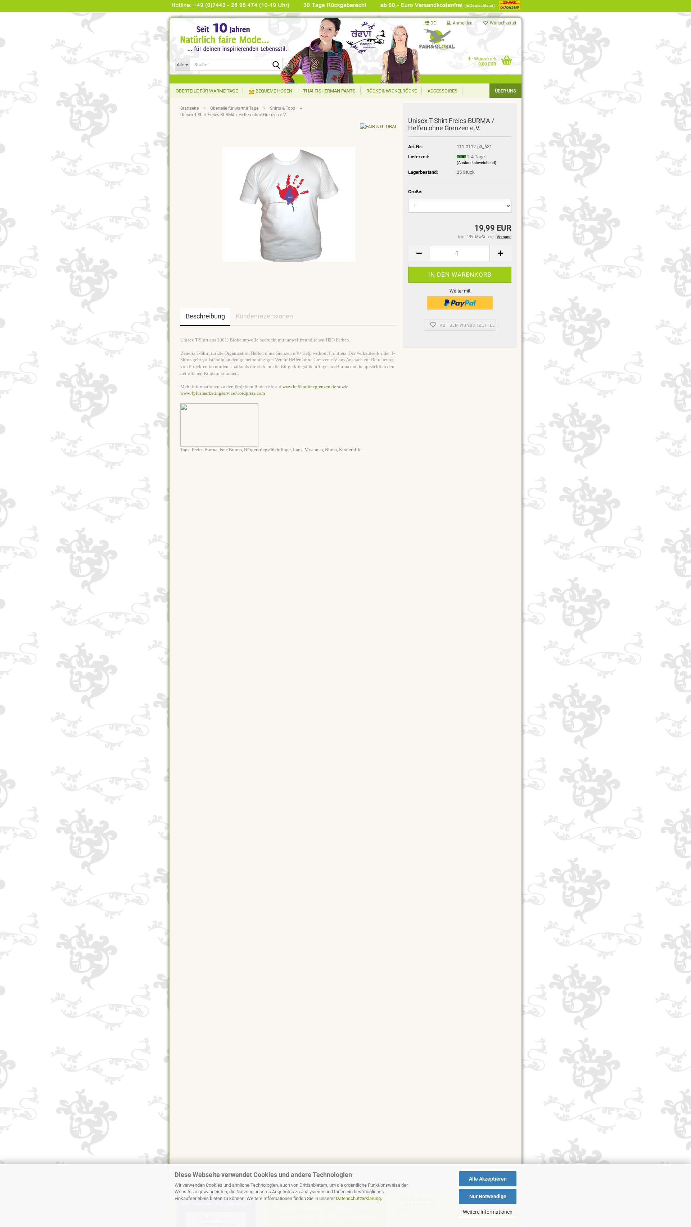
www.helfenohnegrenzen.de (309, 386)
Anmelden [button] (462, 23)
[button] (430, 23)
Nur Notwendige (487, 1196)
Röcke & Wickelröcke (391, 91)
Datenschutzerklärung (358, 1198)
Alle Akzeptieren (488, 1179)
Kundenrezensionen (264, 316)
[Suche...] (276, 64)
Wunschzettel (502, 23)
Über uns (505, 91)
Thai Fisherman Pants (329, 91)
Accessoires (442, 91)
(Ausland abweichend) (476, 162)
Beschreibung (205, 316)
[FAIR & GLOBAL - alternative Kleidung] (241, 46)
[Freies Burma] (288, 204)
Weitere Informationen (487, 1212)
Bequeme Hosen (273, 91)
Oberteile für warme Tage (207, 91)
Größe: (415, 191)
